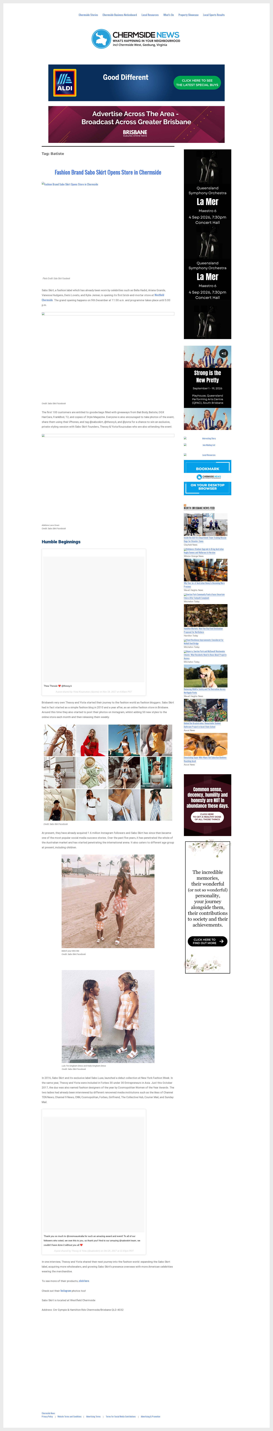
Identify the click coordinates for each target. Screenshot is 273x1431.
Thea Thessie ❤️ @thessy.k (58, 686)
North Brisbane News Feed (199, 508)
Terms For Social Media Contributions (121, 1416)
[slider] (210, 427)
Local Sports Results (214, 15)
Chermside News (48, 1413)
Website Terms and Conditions (70, 1416)
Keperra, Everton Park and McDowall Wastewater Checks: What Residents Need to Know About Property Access (205, 655)
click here (84, 1281)
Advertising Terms (93, 1416)
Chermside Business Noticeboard (120, 15)
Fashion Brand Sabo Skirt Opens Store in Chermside (108, 172)
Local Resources (150, 15)
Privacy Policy (47, 1416)
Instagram (66, 1291)
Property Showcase (189, 15)
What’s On (168, 15)
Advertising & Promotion (150, 1416)
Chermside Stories (88, 15)
